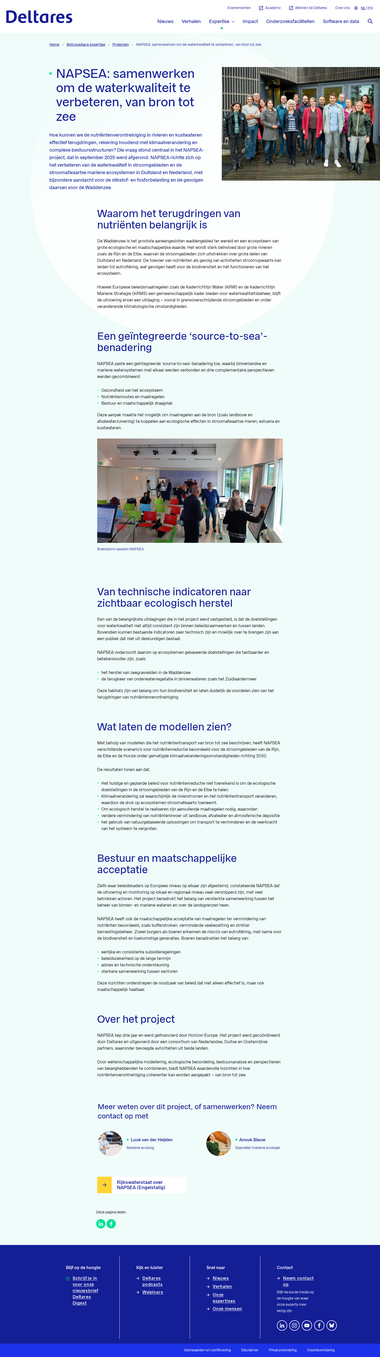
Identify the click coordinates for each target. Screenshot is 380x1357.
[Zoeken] (370, 21)
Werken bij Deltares (311, 8)
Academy (273, 8)
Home (54, 45)
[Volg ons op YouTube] (307, 1325)
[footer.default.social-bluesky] (331, 1325)
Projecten (120, 45)
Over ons (342, 8)
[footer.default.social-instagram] (294, 1325)
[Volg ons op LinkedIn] (282, 1325)
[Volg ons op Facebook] (319, 1325)
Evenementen (239, 8)
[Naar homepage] (39, 16)
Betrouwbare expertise (86, 45)
